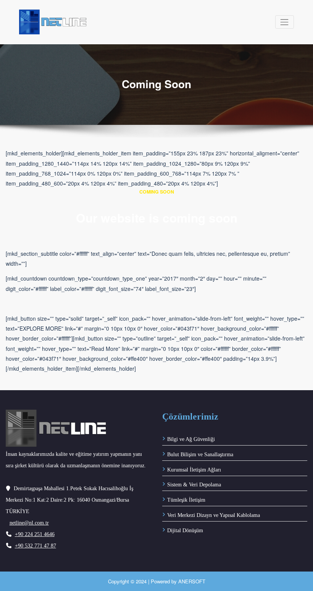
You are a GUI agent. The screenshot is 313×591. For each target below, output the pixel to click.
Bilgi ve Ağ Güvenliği (191, 439)
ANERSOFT (191, 581)
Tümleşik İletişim (186, 500)
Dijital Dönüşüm (185, 530)
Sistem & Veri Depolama (194, 485)
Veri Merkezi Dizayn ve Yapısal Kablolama (213, 515)
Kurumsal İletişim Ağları (194, 470)
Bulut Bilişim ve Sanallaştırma (200, 454)
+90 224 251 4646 (35, 534)
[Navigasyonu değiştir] (284, 22)
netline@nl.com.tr (29, 523)
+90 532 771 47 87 (35, 546)
